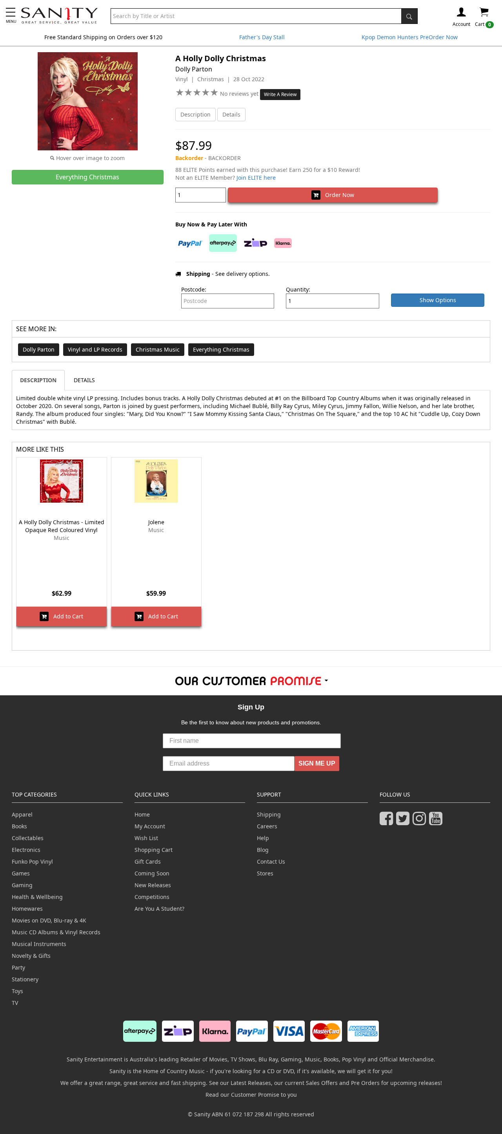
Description (195, 114)
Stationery (25, 979)
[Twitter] (404, 822)
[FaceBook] (388, 822)
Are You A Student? (159, 908)
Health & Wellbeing (37, 897)
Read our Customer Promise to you (251, 1094)
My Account (150, 826)
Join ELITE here (256, 177)
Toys (17, 991)
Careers (267, 826)
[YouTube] (437, 822)
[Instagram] (421, 822)
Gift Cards (148, 861)
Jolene (156, 522)
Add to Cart (66, 616)
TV (15, 1002)
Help (263, 838)
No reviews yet (240, 93)
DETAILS (84, 380)
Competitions (152, 897)
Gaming (22, 885)
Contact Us (271, 861)
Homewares (27, 908)
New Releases (153, 885)
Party (18, 967)
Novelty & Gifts (31, 955)
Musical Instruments (39, 944)
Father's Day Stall (262, 37)
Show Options (438, 300)
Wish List (146, 838)
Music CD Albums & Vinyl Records (56, 932)
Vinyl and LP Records (95, 349)
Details (231, 114)
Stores (265, 873)
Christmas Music (158, 349)
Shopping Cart (154, 849)
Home (142, 814)
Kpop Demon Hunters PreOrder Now (410, 37)
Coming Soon (152, 873)
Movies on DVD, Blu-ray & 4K (49, 920)
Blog (263, 849)
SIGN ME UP (316, 763)
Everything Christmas (221, 349)
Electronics (26, 849)
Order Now (337, 195)
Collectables (28, 838)
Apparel (22, 814)
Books (19, 826)
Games (21, 873)
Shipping (269, 814)
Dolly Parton (39, 349)
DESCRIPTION (38, 380)
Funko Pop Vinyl (32, 861)
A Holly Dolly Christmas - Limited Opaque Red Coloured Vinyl (61, 526)
